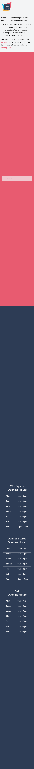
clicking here (6, 42)
